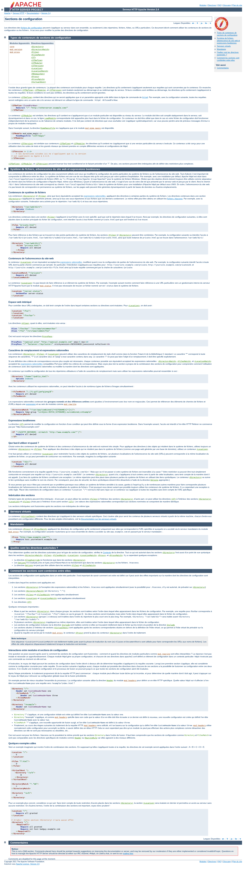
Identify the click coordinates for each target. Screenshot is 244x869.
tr (210, 23)
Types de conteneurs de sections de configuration (227, 34)
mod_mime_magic (93, 128)
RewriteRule (91, 738)
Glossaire (227, 5)
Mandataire (221, 49)
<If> (33, 57)
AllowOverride (32, 560)
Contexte (107, 552)
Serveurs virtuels (224, 46)
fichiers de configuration (31, 28)
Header (109, 680)
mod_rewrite (70, 404)
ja (201, 23)
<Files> (35, 52)
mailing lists (128, 853)
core (12, 47)
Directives (212, 5)
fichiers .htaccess (175, 198)
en (193, 23)
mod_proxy (15, 52)
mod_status (45, 286)
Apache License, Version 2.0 (27, 864)
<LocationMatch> (39, 71)
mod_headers (130, 680)
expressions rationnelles (94, 196)
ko (206, 23)
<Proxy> (35, 76)
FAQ (219, 5)
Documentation (33, 13)
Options (154, 480)
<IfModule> (37, 63)
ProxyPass (47, 336)
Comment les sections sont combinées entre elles (228, 59)
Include (66, 625)
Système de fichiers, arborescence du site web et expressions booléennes (228, 40)
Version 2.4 (45, 13)
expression (31, 404)
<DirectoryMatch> (40, 49)
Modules (203, 5)
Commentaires (223, 68)
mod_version (16, 49)
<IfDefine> (37, 60)
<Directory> (37, 47)
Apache (7, 13)
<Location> (37, 68)
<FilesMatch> (38, 55)
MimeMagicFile (47, 128)
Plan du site (237, 5)
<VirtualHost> (38, 82)
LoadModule (50, 118)
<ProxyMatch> (38, 79)
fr (197, 23)
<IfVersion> (37, 66)
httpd (145, 97)
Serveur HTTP (18, 13)
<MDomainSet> (38, 74)
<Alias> (25, 323)
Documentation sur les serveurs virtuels (98, 519)
